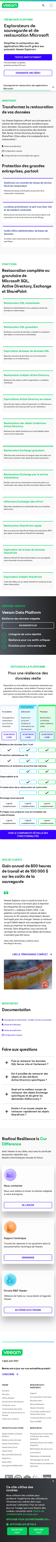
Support (33, 1393)
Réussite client (36, 1400)
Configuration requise (13, 151)
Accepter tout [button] (17, 1531)
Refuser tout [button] (38, 1531)
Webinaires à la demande (40, 1456)
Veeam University (37, 1407)
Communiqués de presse (12, 1408)
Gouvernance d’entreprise (12, 1401)
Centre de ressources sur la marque (13, 1414)
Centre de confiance (10, 1418)
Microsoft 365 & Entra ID (11, 1454)
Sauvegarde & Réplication (12, 1465)
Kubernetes (6, 1461)
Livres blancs (35, 1452)
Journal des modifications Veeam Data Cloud (40, 1413)
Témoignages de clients (39, 1459)
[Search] (43, 5)
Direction (5, 1394)
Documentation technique (40, 1396)
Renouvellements (37, 1404)
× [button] (53, 1481)
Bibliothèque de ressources (41, 1448)
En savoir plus (30, 1514)
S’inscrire (8, 1374)
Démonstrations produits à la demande (42, 1465)
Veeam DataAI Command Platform (12, 1435)
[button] (28, 1519)
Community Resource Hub (40, 1417)
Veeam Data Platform (10, 1443)
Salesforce (6, 1458)
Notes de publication (12, 146)
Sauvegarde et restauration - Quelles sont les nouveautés (27, 1020)
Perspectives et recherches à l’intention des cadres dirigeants (41, 1436)
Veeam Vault (7, 1450)
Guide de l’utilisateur (12, 1024)
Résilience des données (11, 1440)
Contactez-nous (8, 1405)
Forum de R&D (35, 1421)
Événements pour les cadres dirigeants (41, 1444)
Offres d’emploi (8, 1398)
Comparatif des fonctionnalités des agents (21, 155)
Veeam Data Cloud (9, 1447)
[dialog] (28, 1510)
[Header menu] (51, 5)
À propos (5, 1390)
